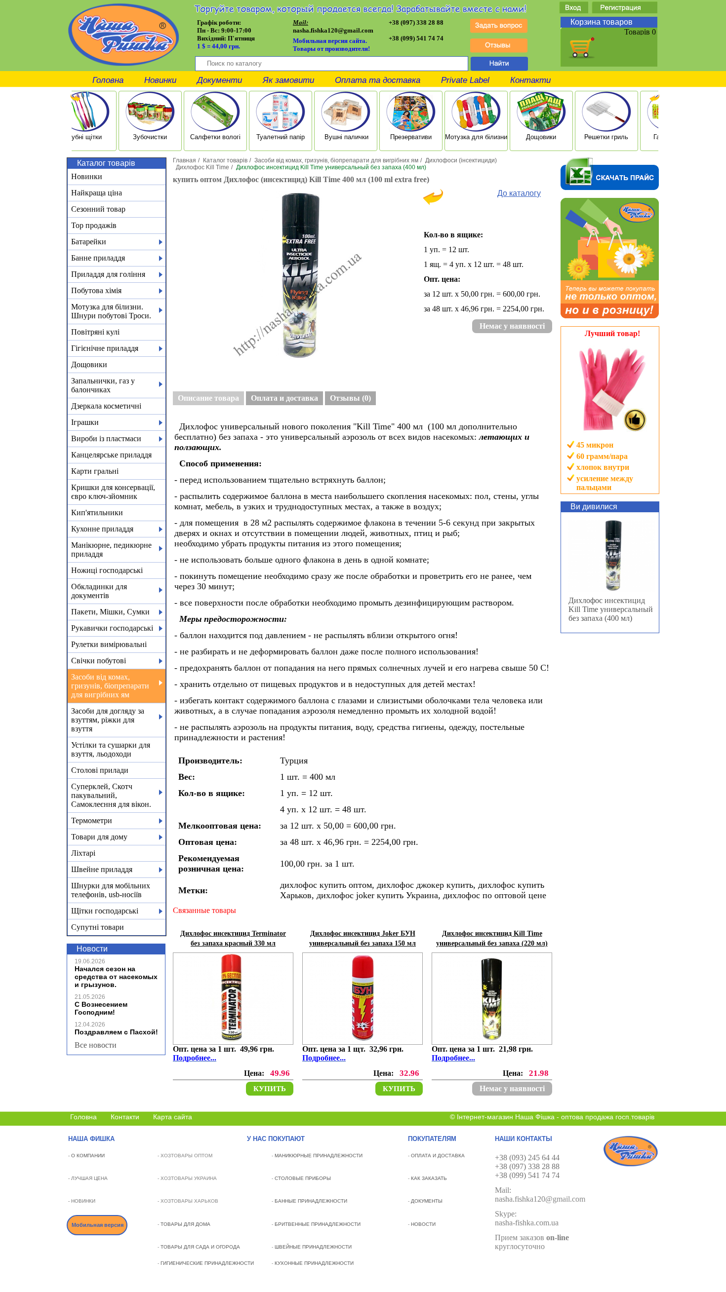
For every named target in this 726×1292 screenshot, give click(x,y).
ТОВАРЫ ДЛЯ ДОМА (185, 1224)
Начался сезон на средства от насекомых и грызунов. (116, 976)
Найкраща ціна (96, 193)
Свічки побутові (98, 660)
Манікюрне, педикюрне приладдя (111, 549)
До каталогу (519, 193)
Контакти (530, 80)
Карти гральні (95, 471)
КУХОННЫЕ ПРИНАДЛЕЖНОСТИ (314, 1263)
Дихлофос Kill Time (202, 167)
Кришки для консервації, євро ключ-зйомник (113, 491)
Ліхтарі (83, 853)
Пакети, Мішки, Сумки (110, 612)
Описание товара (208, 398)
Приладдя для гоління (108, 274)
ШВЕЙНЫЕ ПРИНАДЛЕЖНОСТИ (313, 1247)
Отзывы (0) (350, 398)
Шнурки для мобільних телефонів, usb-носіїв (110, 890)
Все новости (96, 1045)
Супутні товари (97, 927)
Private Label (465, 80)
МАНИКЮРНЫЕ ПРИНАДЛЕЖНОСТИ (319, 1155)
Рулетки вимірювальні (109, 644)
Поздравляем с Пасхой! (116, 1032)
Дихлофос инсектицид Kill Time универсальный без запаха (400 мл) (610, 609)
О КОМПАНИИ (88, 1155)
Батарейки (88, 241)
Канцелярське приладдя (111, 455)
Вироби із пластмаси (106, 438)
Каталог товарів (225, 160)
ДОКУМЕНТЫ (427, 1201)
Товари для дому (99, 837)
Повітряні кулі (95, 332)
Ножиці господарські (107, 570)
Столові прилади (99, 770)
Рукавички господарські (112, 628)
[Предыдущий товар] (433, 202)
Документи (219, 80)
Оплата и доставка (284, 398)
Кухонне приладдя (102, 529)
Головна (107, 80)
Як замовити (288, 80)
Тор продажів (94, 225)
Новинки (160, 80)
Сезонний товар (98, 209)
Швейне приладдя (101, 869)
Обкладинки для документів (99, 591)
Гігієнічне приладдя (104, 348)
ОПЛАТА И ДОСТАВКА (438, 1155)
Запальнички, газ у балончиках (103, 385)
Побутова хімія (96, 290)
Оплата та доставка (377, 80)
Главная (184, 160)
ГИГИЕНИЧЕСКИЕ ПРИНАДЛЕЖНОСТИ (207, 1263)
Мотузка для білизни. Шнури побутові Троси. (111, 311)
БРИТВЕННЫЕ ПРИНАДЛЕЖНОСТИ (318, 1224)
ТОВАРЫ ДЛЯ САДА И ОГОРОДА (200, 1247)
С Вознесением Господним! (101, 1008)
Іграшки (85, 422)
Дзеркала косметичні (106, 406)
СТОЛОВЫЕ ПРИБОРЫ (303, 1178)
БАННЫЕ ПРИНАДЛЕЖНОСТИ (311, 1201)
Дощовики (89, 364)
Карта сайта (172, 1117)
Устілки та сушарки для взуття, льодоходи (110, 749)
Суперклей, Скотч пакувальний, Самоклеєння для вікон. (111, 795)
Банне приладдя (98, 258)
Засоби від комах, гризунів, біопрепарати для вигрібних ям (110, 686)
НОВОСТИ (423, 1224)
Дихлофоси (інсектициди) (461, 160)
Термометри (91, 820)
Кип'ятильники (97, 512)
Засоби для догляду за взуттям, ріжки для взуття (107, 720)
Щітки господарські (104, 911)
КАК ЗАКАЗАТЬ (429, 1178)
